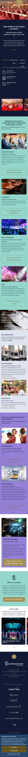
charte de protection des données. (19, 744)
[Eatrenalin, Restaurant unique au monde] (14, 718)
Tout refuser (14, 750)
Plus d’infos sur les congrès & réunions (14, 171)
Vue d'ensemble (5, 60)
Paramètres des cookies (14, 754)
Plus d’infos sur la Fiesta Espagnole (14, 461)
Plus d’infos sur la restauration (8, 407)
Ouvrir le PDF (9, 73)
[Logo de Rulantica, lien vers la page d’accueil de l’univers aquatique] (14, 695)
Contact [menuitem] (20, 1)
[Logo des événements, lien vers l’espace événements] (14, 706)
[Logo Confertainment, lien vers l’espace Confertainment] (5, 2)
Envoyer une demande (14, 599)
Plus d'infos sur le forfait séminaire (9, 378)
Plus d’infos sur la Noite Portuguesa (14, 507)
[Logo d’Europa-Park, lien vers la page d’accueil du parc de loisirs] (14, 689)
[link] (14, 656)
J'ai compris (14, 747)
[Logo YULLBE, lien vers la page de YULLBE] (14, 712)
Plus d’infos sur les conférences (14, 212)
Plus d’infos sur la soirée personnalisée (14, 562)
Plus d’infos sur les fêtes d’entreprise (14, 259)
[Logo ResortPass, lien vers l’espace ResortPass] (14, 724)
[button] (12, 99)
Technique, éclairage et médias (22, 63)
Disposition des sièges (14, 61)
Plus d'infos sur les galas (14, 302)
